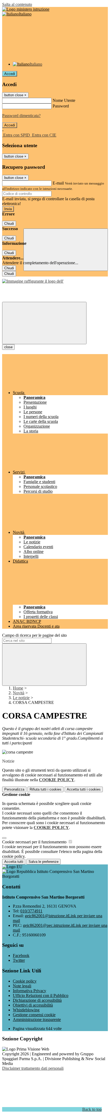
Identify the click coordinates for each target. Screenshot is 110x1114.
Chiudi (9, 224)
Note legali (22, 986)
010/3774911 (31, 911)
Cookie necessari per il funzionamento (35, 842)
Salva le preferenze (43, 862)
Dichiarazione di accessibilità (37, 1000)
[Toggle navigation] (44, 323)
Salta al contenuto (17, 4)
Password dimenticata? (21, 115)
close (8, 347)
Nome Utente (64, 100)
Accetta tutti (84, 789)
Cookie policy (25, 981)
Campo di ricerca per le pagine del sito (34, 635)
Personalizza (14, 789)
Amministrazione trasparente (37, 1019)
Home (18, 688)
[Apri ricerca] (65, 250)
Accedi (9, 74)
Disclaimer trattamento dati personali (33, 1068)
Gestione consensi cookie (34, 1014)
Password (61, 106)
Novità (18, 693)
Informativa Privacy (29, 990)
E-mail (58, 183)
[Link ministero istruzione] (25, 9)
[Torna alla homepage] (33, 281)
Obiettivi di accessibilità (33, 1005)
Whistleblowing (26, 1010)
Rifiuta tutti (45, 789)
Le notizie (21, 697)
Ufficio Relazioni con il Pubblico (40, 995)
